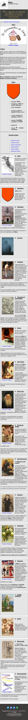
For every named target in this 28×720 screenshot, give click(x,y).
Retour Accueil (15, 140)
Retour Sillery (15, 149)
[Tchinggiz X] (20, 708)
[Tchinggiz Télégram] (8, 708)
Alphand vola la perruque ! (12, 22)
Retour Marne (15, 147)
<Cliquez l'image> (7, 174)
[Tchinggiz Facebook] (14, 708)
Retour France (15, 142)
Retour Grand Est (16, 144)
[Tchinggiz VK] (11, 708)
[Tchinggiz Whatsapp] (17, 708)
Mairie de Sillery (15, 151)
